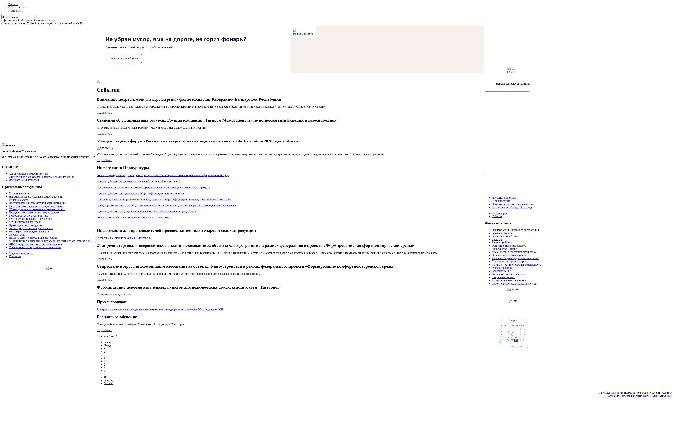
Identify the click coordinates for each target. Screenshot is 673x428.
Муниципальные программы (509, 280)
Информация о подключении (114, 294)
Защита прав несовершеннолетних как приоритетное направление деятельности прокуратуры (153, 187)
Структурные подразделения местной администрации (41, 176)
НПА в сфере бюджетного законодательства (35, 244)
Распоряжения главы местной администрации (36, 206)
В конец (108, 383)
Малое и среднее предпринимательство (515, 258)
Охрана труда (17, 234)
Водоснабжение (501, 270)
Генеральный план (503, 232)
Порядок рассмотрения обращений (512, 203)
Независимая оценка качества (509, 255)
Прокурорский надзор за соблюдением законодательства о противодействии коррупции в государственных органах (166, 205)
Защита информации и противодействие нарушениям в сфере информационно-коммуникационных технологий (164, 199)
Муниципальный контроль (25, 221)
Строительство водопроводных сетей (514, 283)
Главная (13, 4)
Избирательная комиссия (24, 179)
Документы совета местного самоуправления (36, 196)
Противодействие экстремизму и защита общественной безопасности (138, 181)
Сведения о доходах (21, 253)
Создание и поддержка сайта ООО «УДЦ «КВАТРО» (640, 395)
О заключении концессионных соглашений (35, 247)
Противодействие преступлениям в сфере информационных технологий (140, 193)
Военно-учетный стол (505, 236)
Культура (497, 239)
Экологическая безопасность (509, 274)
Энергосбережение (503, 267)
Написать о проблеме (124, 58)
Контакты (15, 256)
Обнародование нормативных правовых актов (37, 209)
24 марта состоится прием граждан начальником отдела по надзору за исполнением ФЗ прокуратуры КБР (160, 309)
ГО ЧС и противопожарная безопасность (516, 264)
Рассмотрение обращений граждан (512, 207)
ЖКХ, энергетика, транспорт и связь (514, 251)
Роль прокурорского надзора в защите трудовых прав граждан (134, 216)
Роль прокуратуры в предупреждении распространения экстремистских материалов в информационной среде (163, 175)
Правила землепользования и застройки (33, 237)
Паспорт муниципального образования (515, 229)
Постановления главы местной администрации (37, 202)
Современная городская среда (510, 261)
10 (105, 376)
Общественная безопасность (509, 245)
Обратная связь (17, 7)
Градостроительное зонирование (28, 215)
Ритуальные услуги (503, 277)
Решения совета (18, 199)
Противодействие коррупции (26, 225)
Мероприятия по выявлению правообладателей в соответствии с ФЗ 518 (52, 240)
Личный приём (501, 200)
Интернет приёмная (504, 197)
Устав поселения (19, 193)
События (497, 216)
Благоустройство (502, 242)
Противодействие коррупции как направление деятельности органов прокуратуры (146, 211)
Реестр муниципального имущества (30, 218)
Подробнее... (104, 112)
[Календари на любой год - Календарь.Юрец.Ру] (513, 347)
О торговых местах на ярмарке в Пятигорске (123, 237)
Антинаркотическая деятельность (29, 231)
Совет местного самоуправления (28, 173)
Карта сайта (15, 10)
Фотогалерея (499, 213)
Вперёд (108, 380)
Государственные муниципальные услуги (34, 212)
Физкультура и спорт (504, 248)
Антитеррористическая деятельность (31, 228)
